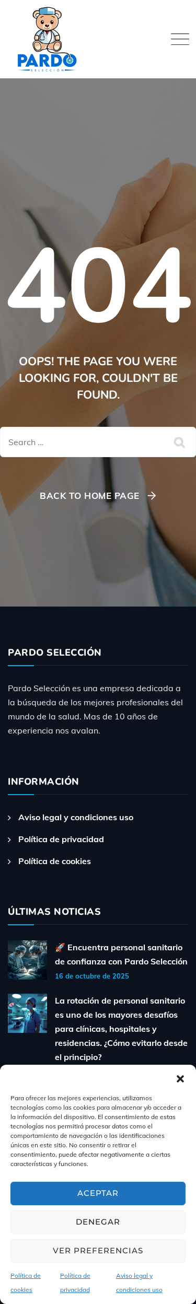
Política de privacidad (61, 839)
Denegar (98, 1222)
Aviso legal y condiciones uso (75, 817)
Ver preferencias (98, 1250)
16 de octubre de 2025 (92, 976)
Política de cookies (54, 861)
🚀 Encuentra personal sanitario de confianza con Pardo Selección (121, 954)
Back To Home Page (90, 495)
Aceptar (98, 1193)
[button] (180, 1078)
